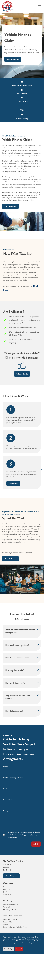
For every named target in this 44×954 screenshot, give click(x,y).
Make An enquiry (10, 558)
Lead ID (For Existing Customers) (13, 778)
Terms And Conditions (10, 919)
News (5, 886)
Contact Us (7, 894)
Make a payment (11, 875)
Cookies (6, 924)
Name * (5, 766)
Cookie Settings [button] (8, 949)
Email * (5, 789)
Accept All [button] (19, 949)
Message (5, 811)
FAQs (5, 892)
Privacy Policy (7, 922)
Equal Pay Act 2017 (10, 909)
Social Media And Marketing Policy (15, 927)
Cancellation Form (9, 907)
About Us (6, 889)
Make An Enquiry (13, 59)
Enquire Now (13, 483)
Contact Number (8, 800)
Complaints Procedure (10, 904)
